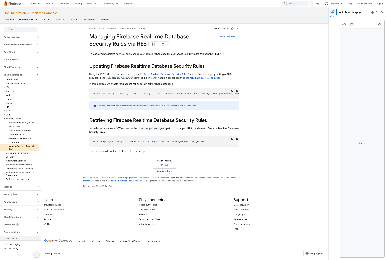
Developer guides (52, 204)
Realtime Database (44, 13)
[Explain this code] (232, 90)
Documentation (15, 13)
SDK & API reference (54, 209)
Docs (90, 3)
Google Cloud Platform (131, 241)
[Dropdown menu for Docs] (96, 3)
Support (128, 3)
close (382, 12)
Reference (89, 19)
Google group (240, 214)
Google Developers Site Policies (123, 180)
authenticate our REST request (203, 77)
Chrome (96, 241)
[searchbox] (20, 29)
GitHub (47, 224)
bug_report (372, 12)
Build (33, 3)
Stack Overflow (241, 209)
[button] (18, 37)
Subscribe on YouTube (149, 219)
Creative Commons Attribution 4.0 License (170, 177)
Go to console (364, 3)
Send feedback (228, 36)
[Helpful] (232, 28)
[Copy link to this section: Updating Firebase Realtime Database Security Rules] (208, 66)
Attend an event (147, 224)
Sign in (380, 3)
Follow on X (144, 214)
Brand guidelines (242, 224)
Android (82, 241)
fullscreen (377, 12)
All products (154, 241)
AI (44, 19)
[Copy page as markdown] (163, 44)
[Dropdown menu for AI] (49, 19)
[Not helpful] (237, 28)
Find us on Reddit (147, 209)
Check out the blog (148, 204)
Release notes (240, 219)
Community (108, 3)
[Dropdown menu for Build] (39, 3)
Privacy (56, 253)
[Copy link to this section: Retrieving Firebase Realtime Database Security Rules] (210, 120)
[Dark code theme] (236, 90)
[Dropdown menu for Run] (53, 3)
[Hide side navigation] (36, 255)
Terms (47, 253)
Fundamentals (26, 19)
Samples (105, 19)
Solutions (64, 3)
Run (48, 3)
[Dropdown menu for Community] (118, 3)
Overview (9, 19)
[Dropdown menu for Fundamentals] (37, 19)
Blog (350, 3)
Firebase (93, 28)
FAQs (236, 229)
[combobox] (297, 3)
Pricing (78, 3)
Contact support (241, 204)
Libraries (48, 219)
